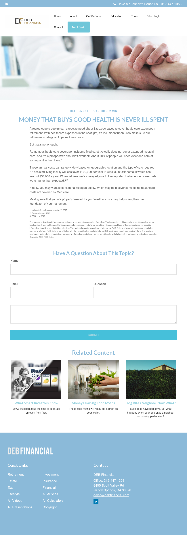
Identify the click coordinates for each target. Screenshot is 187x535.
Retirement (16, 474)
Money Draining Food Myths (93, 403)
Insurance (50, 480)
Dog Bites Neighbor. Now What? (151, 403)
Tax (10, 487)
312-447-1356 (171, 3)
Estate (12, 480)
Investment (51, 474)
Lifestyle (14, 493)
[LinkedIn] (6, 3)
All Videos (15, 500)
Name (14, 261)
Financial (49, 487)
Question (100, 284)
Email (14, 284)
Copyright (50, 507)
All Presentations (20, 507)
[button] (74, 16)
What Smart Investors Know (36, 403)
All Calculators (53, 500)
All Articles (50, 493)
